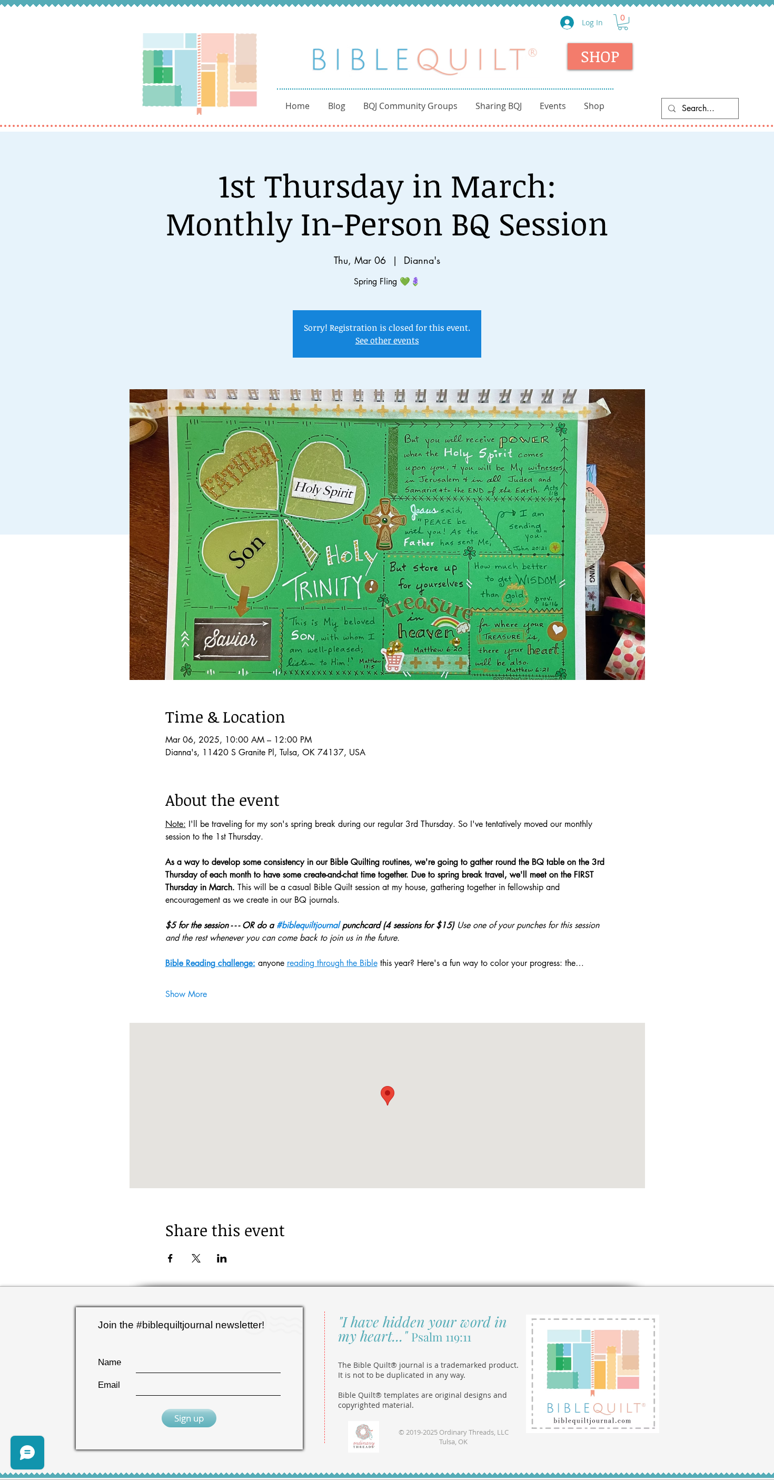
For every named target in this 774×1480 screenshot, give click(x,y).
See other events (387, 340)
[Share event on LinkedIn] (222, 1258)
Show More (186, 994)
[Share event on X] (196, 1258)
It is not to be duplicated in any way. (401, 1375)
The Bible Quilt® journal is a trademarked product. (428, 1365)
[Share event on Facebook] (170, 1258)
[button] (622, 22)
